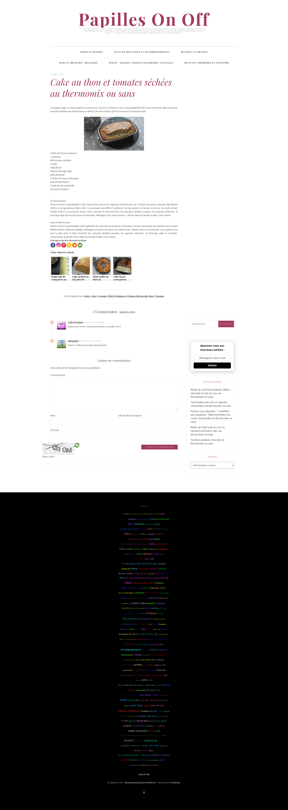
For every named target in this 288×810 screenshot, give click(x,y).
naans (155, 726)
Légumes (139, 670)
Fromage (102, 296)
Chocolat (129, 644)
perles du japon (164, 593)
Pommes (159, 582)
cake (93, 296)
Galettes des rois (129, 624)
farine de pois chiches (141, 598)
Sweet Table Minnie (126, 593)
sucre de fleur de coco (130, 544)
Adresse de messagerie (130, 415)
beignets (165, 529)
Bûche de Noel (157, 705)
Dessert (129, 740)
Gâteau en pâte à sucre (143, 582)
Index (127, 533)
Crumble (132, 705)
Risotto (137, 750)
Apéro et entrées (91, 52)
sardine (150, 665)
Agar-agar (139, 558)
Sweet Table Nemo (152, 593)
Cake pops (152, 549)
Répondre (112, 322)
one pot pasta (143, 624)
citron (155, 623)
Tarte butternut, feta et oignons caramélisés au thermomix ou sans (210, 403)
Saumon (149, 740)
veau (131, 603)
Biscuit (161, 638)
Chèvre (124, 597)
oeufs (129, 548)
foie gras (165, 716)
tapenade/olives (148, 659)
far (149, 650)
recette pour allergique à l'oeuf (145, 513)
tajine (162, 513)
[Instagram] (58, 245)
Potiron (133, 568)
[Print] (74, 245)
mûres (126, 706)
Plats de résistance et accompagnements (142, 52)
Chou (121, 578)
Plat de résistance (117, 296)
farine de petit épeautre (128, 639)
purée (163, 759)
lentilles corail (134, 730)
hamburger (137, 549)
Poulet (123, 699)
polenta (157, 539)
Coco (140, 568)
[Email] (80, 245)
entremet (139, 592)
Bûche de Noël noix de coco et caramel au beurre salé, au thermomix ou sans (207, 430)
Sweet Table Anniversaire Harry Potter (154, 700)
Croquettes (149, 726)
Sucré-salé (139, 603)
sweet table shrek (141, 645)
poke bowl (151, 716)
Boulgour (127, 725)
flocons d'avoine (126, 573)
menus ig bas (129, 659)
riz (166, 649)
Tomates (159, 296)
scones (135, 716)
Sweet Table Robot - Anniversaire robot (150, 675)
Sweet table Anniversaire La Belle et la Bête (137, 735)
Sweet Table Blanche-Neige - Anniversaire (134, 755)
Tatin (161, 598)
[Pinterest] (63, 245)
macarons (146, 588)
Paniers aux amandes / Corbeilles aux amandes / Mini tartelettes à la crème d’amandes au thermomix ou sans (211, 416)
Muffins (160, 644)
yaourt (163, 587)
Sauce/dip (153, 634)
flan (165, 675)
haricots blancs (143, 721)
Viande (128, 582)
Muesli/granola (159, 619)
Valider (212, 365)
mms (166, 639)
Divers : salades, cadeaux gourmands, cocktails (141, 62)
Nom (53, 415)
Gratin (155, 553)
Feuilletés (143, 634)
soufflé (161, 650)
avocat (151, 730)
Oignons (160, 659)
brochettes (142, 716)
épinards (125, 568)
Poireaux (154, 587)
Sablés (125, 759)
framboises (163, 548)
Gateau (137, 654)
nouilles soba (156, 629)
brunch (153, 519)
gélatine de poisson (160, 754)
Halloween (164, 573)
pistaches (123, 629)
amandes (150, 603)
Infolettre (144, 774)
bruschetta (155, 608)
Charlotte (144, 544)
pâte (137, 534)
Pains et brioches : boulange (78, 62)
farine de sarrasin (137, 608)
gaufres (143, 534)
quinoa (148, 608)
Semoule (133, 759)
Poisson (131, 296)
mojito (157, 731)
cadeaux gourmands (138, 538)
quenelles (135, 613)
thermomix (142, 296)
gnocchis (142, 760)
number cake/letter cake (131, 588)
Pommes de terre (128, 633)
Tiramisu (128, 716)
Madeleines (139, 524)
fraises (143, 613)
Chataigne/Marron (129, 745)
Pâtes (150, 528)
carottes (137, 664)
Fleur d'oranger (159, 654)
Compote (159, 534)
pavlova (133, 534)
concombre (127, 670)
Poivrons (161, 669)
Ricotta (153, 711)
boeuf (160, 613)
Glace (157, 573)
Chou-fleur (126, 608)
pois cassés (151, 573)
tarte (159, 711)
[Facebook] (53, 245)
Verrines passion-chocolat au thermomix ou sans (207, 441)
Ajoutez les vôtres (127, 312)
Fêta (166, 598)
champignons (145, 618)
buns (164, 665)
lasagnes (132, 519)
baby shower (143, 639)
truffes (133, 554)
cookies (126, 513)
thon (151, 296)
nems (150, 680)
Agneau (166, 711)
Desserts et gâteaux (194, 52)
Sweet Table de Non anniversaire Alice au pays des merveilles (146, 578)
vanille (155, 694)
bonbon (126, 554)
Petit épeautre (163, 634)
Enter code (48, 456)
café (140, 745)
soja (150, 624)
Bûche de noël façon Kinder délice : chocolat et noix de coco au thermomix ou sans (210, 393)
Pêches (161, 740)
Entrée (154, 649)
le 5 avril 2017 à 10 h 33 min (90, 341)
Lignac (151, 750)
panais (144, 665)
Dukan (122, 716)
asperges (132, 721)
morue (125, 603)
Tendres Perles (152, 639)
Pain (143, 628)
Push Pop (138, 660)
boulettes (145, 711)
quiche (145, 679)
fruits (131, 597)
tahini (158, 685)
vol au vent (143, 529)
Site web (54, 430)
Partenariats (162, 518)
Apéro (87, 296)
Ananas (157, 523)
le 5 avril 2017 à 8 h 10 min (93, 323)
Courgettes (138, 725)
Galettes (161, 726)
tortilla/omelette (141, 573)
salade (144, 730)
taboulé (144, 750)
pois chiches (145, 695)
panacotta (165, 629)
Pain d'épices (161, 544)
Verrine (163, 608)
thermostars (146, 655)
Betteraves (158, 735)
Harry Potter (139, 741)
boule (165, 735)
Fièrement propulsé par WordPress (140, 782)
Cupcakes (160, 603)
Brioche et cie (153, 690)
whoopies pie (158, 665)
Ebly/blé (157, 529)
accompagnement (131, 649)
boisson (162, 624)
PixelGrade (175, 782)
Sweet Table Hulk (126, 675)
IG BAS (124, 720)
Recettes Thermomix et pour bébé (206, 62)
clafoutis (151, 644)
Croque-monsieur (152, 760)
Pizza (139, 554)
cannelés (146, 705)
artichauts (162, 568)
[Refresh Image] (76, 445)
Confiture (153, 568)
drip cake (138, 629)
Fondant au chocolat (128, 528)
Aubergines (153, 745)
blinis (151, 539)
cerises (145, 649)
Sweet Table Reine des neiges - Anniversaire (137, 685)
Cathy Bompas (75, 322)
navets (145, 569)
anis (155, 740)
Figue (158, 716)
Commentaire (57, 375)
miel (135, 675)
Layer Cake (149, 558)
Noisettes (153, 597)
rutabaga (138, 680)
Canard (131, 700)
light (140, 705)
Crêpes (131, 690)
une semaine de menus (129, 695)
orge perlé (149, 524)
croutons (161, 554)
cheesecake (151, 670)
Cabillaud (147, 553)
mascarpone (127, 654)
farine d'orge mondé (158, 721)
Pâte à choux (127, 665)
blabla (122, 548)
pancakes (164, 745)
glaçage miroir (143, 519)
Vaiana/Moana (163, 695)
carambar (162, 563)
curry (149, 628)
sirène (145, 745)
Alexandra (73, 341)
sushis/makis (140, 690)
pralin (131, 629)
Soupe (131, 523)
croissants (150, 534)
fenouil (127, 613)
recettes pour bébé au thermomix (139, 563)
